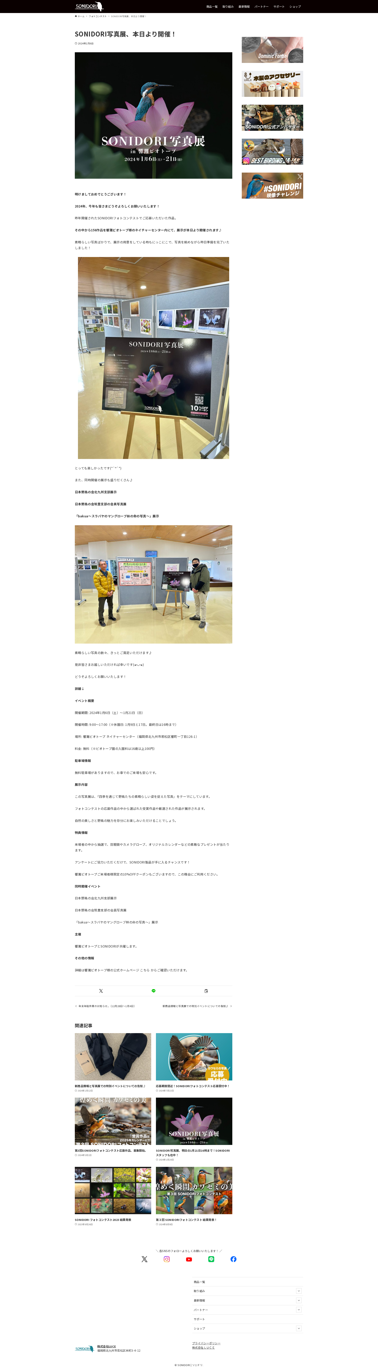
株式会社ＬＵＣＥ (203, 1347)
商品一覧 (199, 1282)
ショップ (199, 1328)
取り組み (199, 1291)
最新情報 (199, 1300)
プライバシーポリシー (206, 1343)
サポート (199, 1319)
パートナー (201, 1310)
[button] (101, 990)
